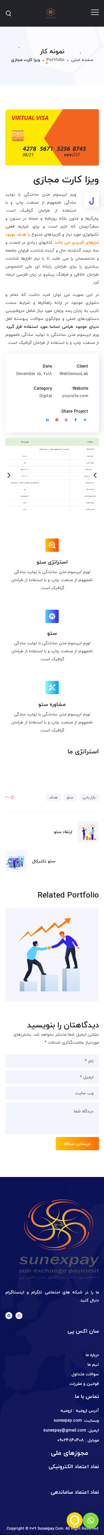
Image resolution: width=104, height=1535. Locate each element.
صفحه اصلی (82, 59)
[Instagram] (18, 1315)
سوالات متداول (85, 1374)
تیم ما (93, 1364)
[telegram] (8, 1315)
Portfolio (55, 59)
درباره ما (92, 1355)
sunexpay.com (68, 1420)
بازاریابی (89, 797)
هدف (53, 797)
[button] (91, 1521)
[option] (52, 463)
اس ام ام (88, 965)
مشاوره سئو (83, 943)
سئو (70, 797)
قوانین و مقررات (84, 1383)
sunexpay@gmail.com (64, 1430)
